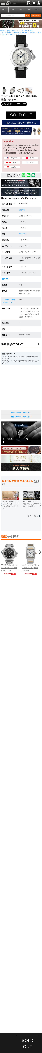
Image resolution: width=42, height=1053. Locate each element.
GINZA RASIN (8, 3)
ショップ (21, 9)
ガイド (29, 9)
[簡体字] (30, 158)
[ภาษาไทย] (12, 167)
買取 (12, 9)
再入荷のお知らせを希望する (21, 122)
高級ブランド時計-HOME (8, 31)
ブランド (4, 9)
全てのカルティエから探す (21, 412)
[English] (12, 158)
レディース (21, 34)
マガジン (37, 9)
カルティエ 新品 (35, 32)
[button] (40, 505)
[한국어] (30, 162)
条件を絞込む (36, 15)
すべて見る (33, 515)
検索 (27, 15)
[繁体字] (12, 162)
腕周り (4, 279)
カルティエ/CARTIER (26, 31)
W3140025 (22, 234)
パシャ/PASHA (6, 32)
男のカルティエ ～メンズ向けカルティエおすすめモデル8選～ (31, 504)
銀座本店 (22, 210)
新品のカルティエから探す (21, 417)
